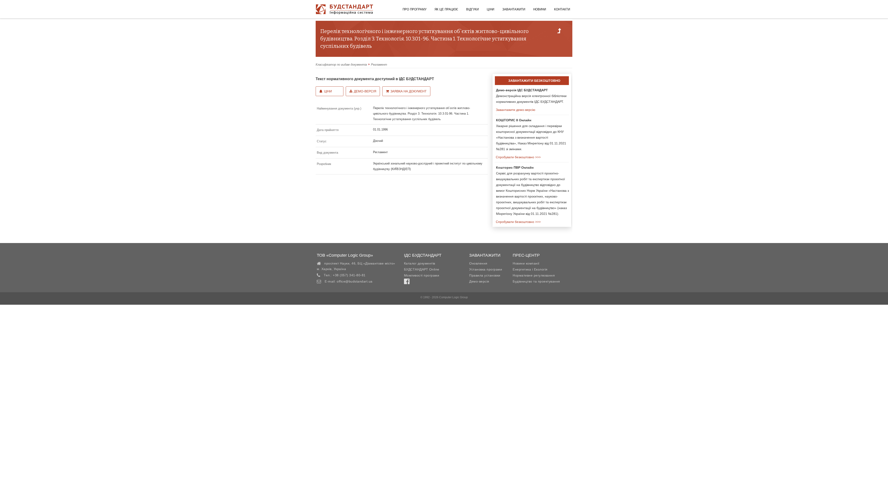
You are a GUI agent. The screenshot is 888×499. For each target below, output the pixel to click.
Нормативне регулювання (534, 275)
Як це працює (446, 9)
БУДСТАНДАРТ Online (421, 269)
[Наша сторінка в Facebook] (407, 282)
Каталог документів (419, 263)
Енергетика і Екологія (530, 269)
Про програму (414, 9)
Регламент (379, 64)
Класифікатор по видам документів (341, 64)
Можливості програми (421, 275)
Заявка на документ (408, 91)
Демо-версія (365, 91)
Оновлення (478, 263)
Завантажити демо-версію (515, 110)
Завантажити (513, 9)
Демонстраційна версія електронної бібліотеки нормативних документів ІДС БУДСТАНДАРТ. (531, 95)
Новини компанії (526, 263)
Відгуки (472, 9)
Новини (539, 9)
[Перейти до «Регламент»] (559, 32)
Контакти (562, 9)
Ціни (490, 9)
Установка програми (485, 269)
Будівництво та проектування (536, 281)
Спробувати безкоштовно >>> (518, 157)
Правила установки (484, 275)
